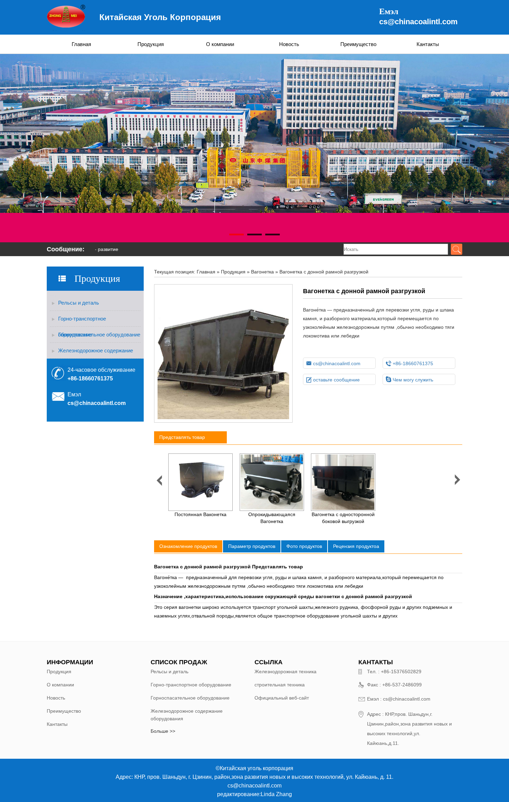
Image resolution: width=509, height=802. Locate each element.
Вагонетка (262, 271)
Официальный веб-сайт (281, 698)
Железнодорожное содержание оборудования (95, 353)
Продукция (150, 44)
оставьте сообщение (333, 379)
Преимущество (358, 44)
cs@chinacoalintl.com (418, 21)
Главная (81, 44)
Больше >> (163, 731)
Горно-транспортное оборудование (82, 321)
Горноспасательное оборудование (99, 334)
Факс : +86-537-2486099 (394, 684)
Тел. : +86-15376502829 (394, 671)
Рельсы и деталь (78, 303)
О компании (220, 44)
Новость (289, 44)
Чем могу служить (409, 379)
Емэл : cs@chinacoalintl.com (398, 699)
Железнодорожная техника (285, 671)
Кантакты (428, 44)
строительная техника (279, 684)
